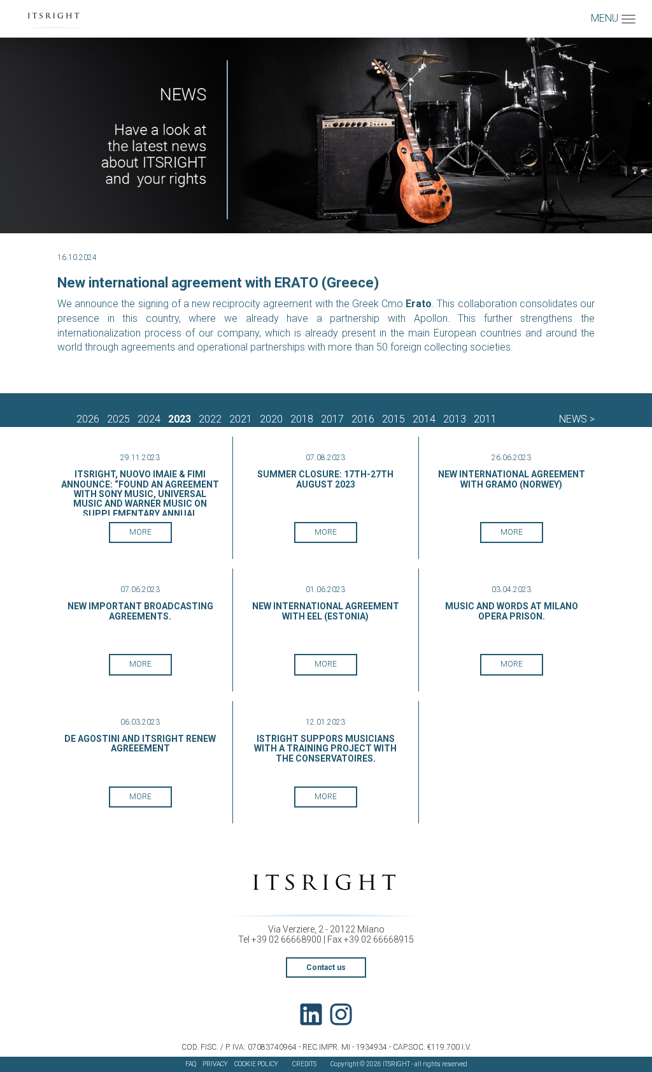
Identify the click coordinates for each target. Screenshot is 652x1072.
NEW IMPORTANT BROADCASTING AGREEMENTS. (140, 611)
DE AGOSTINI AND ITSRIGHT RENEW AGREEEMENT (140, 743)
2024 (149, 419)
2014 (424, 419)
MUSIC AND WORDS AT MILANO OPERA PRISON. (511, 611)
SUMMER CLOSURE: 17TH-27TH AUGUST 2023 (325, 479)
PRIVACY (215, 1064)
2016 (362, 419)
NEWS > (577, 419)
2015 (393, 419)
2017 (332, 419)
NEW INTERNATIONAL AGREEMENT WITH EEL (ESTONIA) (325, 611)
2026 (87, 419)
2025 (118, 419)
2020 (271, 419)
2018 (301, 419)
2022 (210, 419)
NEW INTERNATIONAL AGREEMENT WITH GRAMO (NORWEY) (511, 479)
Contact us (326, 967)
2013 (454, 419)
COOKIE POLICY (256, 1064)
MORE (140, 532)
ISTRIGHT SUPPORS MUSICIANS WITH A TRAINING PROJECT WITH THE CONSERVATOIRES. (325, 749)
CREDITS (304, 1064)
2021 (240, 419)
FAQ (190, 1064)
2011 (485, 419)
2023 (179, 419)
